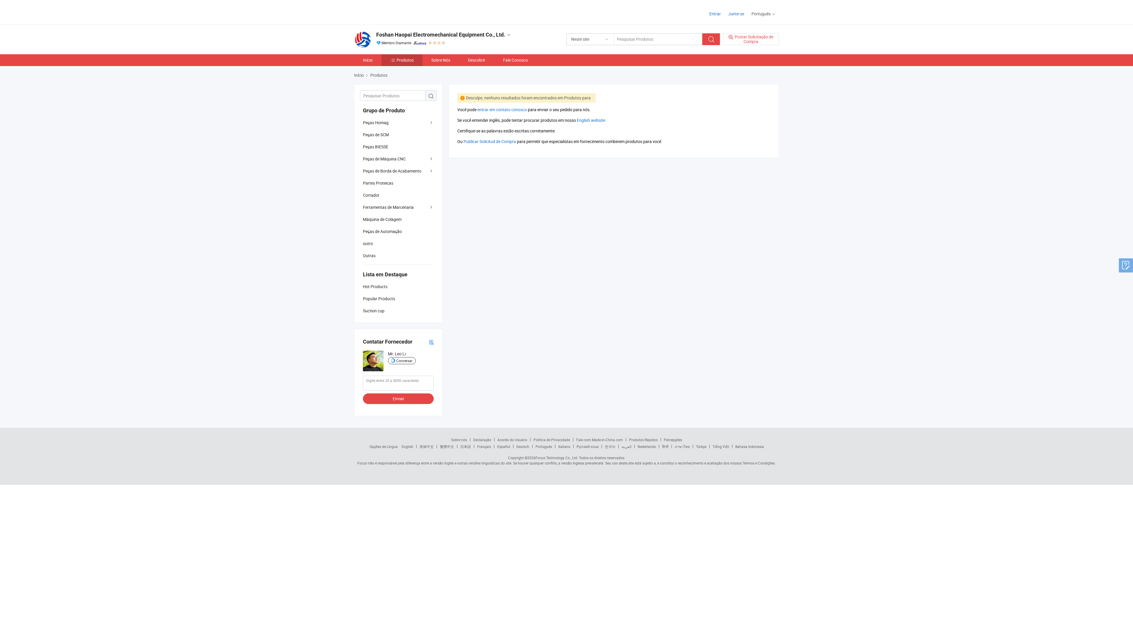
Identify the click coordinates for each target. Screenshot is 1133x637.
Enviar (398, 398)
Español (503, 446)
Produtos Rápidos (643, 439)
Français (484, 446)
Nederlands (647, 446)
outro (368, 243)
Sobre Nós (440, 60)
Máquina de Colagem (382, 219)
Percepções (673, 439)
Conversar (404, 360)
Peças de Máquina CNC (384, 159)
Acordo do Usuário (512, 439)
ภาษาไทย (682, 446)
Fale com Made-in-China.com (599, 439)
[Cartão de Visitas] (431, 342)
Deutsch (522, 446)
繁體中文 (447, 446)
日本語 (465, 446)
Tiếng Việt (721, 446)
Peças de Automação (382, 231)
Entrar (715, 14)
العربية (626, 446)
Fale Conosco (515, 60)
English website (591, 120)
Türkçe (701, 446)
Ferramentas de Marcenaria (388, 207)
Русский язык (588, 446)
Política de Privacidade (551, 439)
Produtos (405, 60)
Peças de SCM (376, 134)
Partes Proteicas (378, 183)
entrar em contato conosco (502, 109)
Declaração (482, 439)
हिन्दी (665, 446)
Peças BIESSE (375, 147)
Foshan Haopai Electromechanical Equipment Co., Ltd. (440, 35)
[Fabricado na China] (392, 12)
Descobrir (476, 60)
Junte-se (736, 14)
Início (368, 60)
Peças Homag (376, 122)
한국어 (610, 446)
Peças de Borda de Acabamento (392, 171)
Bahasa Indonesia (749, 446)
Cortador (371, 195)
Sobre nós (459, 439)
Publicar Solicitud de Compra (490, 141)
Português (544, 446)
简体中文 (427, 446)
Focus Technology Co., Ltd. (557, 457)
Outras (369, 255)
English (407, 446)
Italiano (564, 446)
